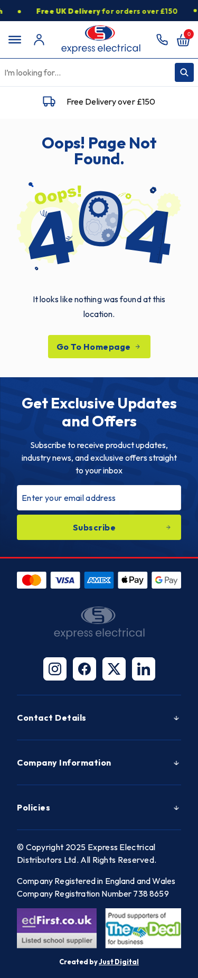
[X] (114, 669)
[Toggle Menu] (14, 39)
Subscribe (94, 527)
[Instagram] (55, 669)
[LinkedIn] (143, 669)
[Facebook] (84, 669)
